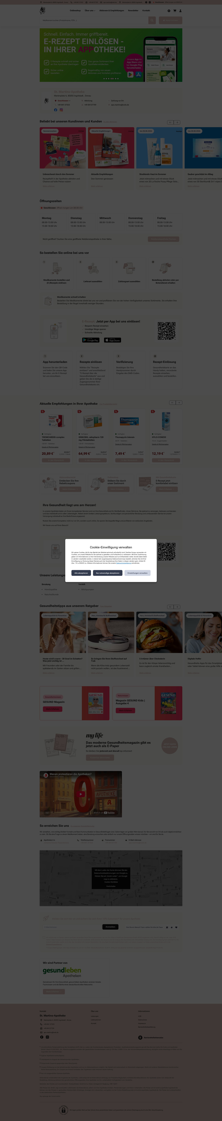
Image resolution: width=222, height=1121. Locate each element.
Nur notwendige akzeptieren (107, 573)
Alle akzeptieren (81, 573)
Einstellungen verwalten (137, 573)
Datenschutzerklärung (123, 563)
